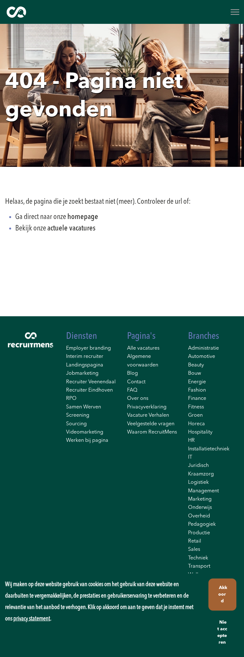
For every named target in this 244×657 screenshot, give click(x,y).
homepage (82, 217)
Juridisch (198, 465)
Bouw (194, 373)
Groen (195, 415)
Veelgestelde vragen (150, 424)
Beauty (196, 365)
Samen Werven (83, 407)
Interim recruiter (84, 356)
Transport (199, 566)
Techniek (198, 558)
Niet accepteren (222, 632)
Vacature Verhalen (148, 415)
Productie (199, 533)
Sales (194, 549)
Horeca (196, 424)
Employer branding (88, 348)
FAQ (132, 390)
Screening (77, 415)
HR (191, 440)
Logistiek (198, 482)
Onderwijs (200, 507)
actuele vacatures (71, 228)
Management (203, 491)
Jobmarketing (82, 373)
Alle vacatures (143, 348)
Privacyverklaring (146, 407)
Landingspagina (84, 365)
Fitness (196, 407)
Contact (136, 382)
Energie (197, 382)
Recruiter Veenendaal (91, 382)
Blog (132, 373)
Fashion (197, 390)
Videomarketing (84, 432)
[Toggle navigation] (235, 12)
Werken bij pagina (87, 440)
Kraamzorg (201, 474)
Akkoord (222, 594)
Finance (197, 398)
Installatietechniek (208, 449)
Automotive (201, 356)
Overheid (199, 516)
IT (190, 457)
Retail (194, 541)
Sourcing (76, 424)
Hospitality (200, 432)
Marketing (200, 499)
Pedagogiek (202, 524)
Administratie (203, 348)
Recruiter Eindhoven (89, 390)
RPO (71, 398)
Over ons (137, 398)
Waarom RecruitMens (152, 432)
